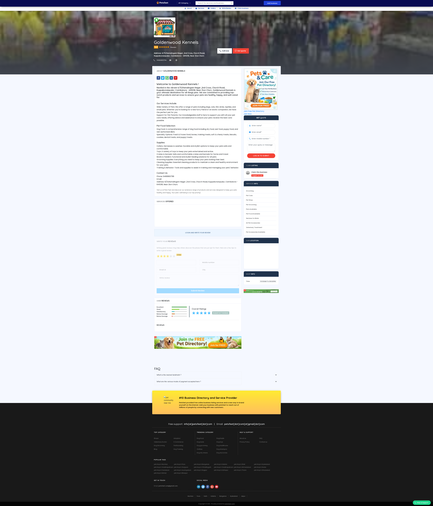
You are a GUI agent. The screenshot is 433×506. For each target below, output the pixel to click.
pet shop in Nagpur (200, 470)
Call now (225, 51)
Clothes (199, 449)
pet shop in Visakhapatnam (163, 467)
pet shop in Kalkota (220, 464)
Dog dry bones (221, 453)
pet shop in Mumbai (161, 464)
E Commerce (178, 442)
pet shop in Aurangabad (182, 470)
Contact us (263, 442)
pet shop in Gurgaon (181, 467)
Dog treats (220, 438)
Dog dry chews (202, 453)
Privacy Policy (245, 442)
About (188, 8)
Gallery (212, 8)
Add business (272, 3)
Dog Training (178, 449)
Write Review (225, 8)
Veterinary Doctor (160, 442)
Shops (156, 438)
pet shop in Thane (240, 470)
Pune (198, 496)
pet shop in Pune (179, 464)
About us (243, 438)
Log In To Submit (261, 156)
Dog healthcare (222, 445)
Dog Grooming (159, 445)
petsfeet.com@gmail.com (168, 486)
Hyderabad (234, 496)
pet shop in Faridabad (161, 470)
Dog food (200, 438)
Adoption (177, 438)
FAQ (260, 438)
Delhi (205, 496)
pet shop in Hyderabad (262, 464)
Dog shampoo (221, 449)
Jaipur (243, 496)
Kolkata (213, 496)
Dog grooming (202, 445)
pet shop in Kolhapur (221, 470)
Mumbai (190, 496)
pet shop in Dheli (239, 464)
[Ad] (197, 342)
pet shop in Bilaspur (181, 473)
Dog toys (219, 442)
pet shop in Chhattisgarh (202, 467)
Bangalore (223, 496)
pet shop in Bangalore (201, 464)
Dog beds (200, 442)
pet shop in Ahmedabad (242, 467)
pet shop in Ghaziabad (262, 470)
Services (199, 8)
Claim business (242, 8)
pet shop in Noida (260, 467)
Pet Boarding (178, 445)
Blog (155, 449)
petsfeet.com (230, 504)
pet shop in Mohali (160, 473)
